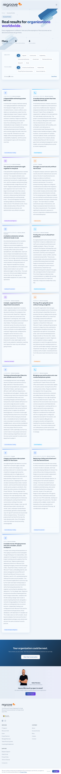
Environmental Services (23, 59)
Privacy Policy (5, 757)
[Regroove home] (12, 5)
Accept (56, 771)
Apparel (24, 55)
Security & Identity (40, 71)
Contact (34, 738)
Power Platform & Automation (25, 71)
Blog (33, 733)
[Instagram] (5, 721)
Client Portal (5, 754)
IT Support (4, 728)
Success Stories (36, 730)
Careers (34, 736)
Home (3, 13)
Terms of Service (6, 759)
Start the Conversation (31, 657)
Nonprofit (20, 63)
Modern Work (41, 67)
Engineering (42, 55)
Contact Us (4, 763)
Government (36, 59)
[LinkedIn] (2, 721)
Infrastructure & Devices (28, 67)
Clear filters (54, 76)
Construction (33, 55)
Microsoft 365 (5, 730)
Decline (48, 771)
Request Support (6, 751)
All (18, 55)
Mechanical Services (47, 59)
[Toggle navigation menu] (56, 4)
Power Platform (6, 736)
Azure (3, 733)
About (33, 728)
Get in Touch (30, 694)
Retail (27, 63)
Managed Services (6, 738)
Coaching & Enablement (8, 744)
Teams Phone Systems (7, 741)
